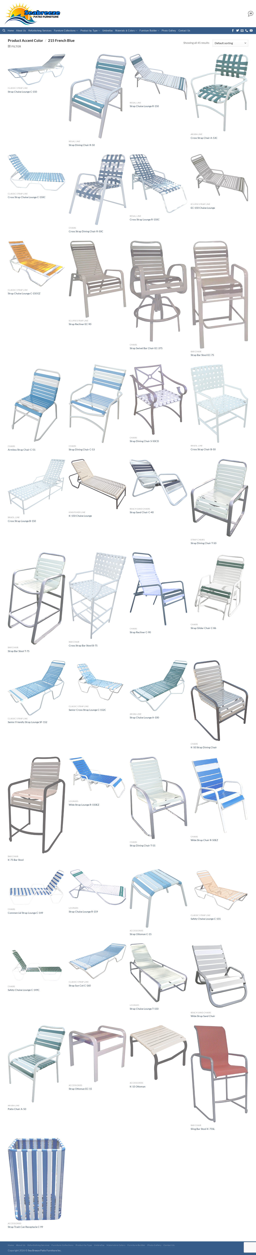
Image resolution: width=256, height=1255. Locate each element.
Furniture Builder (148, 30)
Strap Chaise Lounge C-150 (22, 91)
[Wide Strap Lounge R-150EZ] (97, 777)
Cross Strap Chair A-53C (204, 137)
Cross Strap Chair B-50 (203, 449)
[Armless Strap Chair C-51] (36, 403)
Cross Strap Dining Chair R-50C (86, 231)
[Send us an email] (242, 30)
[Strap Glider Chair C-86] (219, 586)
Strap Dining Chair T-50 (203, 543)
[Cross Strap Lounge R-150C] (158, 183)
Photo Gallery (169, 30)
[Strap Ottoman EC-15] (97, 1053)
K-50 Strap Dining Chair (204, 747)
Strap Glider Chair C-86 (203, 628)
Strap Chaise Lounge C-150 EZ (24, 293)
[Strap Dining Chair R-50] (97, 96)
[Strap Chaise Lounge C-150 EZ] (36, 264)
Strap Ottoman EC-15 (80, 1088)
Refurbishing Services (39, 30)
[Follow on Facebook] (232, 30)
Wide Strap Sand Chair (203, 1016)
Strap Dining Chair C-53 (82, 449)
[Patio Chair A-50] (36, 1064)
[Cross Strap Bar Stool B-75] (97, 595)
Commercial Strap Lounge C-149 (25, 912)
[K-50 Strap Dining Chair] (219, 700)
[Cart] (249, 13)
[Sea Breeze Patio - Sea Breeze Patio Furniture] (32, 13)
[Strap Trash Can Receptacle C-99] (36, 1179)
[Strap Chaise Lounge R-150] (158, 77)
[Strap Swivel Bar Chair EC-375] (158, 291)
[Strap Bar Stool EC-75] (219, 295)
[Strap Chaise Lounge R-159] (97, 887)
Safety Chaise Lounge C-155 (206, 918)
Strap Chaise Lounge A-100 (144, 717)
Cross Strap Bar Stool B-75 (83, 645)
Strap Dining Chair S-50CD (144, 441)
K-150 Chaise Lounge (80, 515)
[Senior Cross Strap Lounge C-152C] (97, 681)
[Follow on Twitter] (237, 30)
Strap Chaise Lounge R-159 (83, 911)
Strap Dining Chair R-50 (82, 145)
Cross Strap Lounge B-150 (22, 520)
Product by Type (89, 30)
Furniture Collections (65, 30)
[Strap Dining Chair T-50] (219, 498)
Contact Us (184, 30)
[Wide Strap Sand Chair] (219, 976)
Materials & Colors (125, 30)
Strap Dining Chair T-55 (142, 845)
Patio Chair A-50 (17, 1108)
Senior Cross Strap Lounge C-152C (87, 709)
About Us (21, 30)
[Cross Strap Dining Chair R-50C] (97, 189)
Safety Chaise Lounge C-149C (24, 989)
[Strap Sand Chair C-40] (158, 482)
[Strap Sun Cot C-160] (97, 961)
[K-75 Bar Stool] (36, 805)
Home (11, 30)
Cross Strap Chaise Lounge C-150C (26, 197)
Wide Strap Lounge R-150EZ (84, 804)
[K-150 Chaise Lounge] (97, 484)
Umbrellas (107, 30)
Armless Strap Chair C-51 (21, 449)
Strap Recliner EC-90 (80, 324)
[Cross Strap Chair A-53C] (219, 92)
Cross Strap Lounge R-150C (145, 219)
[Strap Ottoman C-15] (158, 898)
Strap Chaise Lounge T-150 (144, 1008)
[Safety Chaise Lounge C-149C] (36, 963)
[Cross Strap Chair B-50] (219, 403)
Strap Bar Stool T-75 (18, 651)
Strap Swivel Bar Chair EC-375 (146, 348)
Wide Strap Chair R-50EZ (204, 840)
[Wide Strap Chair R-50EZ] (219, 795)
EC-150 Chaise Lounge (203, 207)
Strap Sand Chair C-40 (142, 512)
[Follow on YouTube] (251, 30)
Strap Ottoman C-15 (141, 934)
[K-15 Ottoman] (158, 1052)
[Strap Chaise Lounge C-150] (36, 69)
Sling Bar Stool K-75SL (203, 1128)
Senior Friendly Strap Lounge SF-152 (27, 722)
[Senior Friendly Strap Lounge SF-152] (36, 688)
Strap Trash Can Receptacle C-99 (25, 1226)
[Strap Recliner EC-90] (97, 279)
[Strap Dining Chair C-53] (97, 403)
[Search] (4, 30)
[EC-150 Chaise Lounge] (219, 177)
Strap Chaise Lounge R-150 (144, 106)
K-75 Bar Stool (16, 859)
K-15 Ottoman (137, 1086)
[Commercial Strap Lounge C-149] (36, 887)
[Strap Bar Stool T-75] (36, 598)
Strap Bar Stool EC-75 (202, 354)
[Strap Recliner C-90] (158, 589)
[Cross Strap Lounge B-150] (36, 486)
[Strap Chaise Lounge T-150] (158, 972)
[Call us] (246, 30)
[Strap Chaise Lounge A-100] (158, 685)
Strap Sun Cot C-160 (80, 985)
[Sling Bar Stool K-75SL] (219, 1073)
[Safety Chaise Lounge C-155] (219, 890)
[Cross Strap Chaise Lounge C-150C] (36, 172)
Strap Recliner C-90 (140, 632)
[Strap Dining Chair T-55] (158, 798)
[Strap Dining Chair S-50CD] (158, 399)
